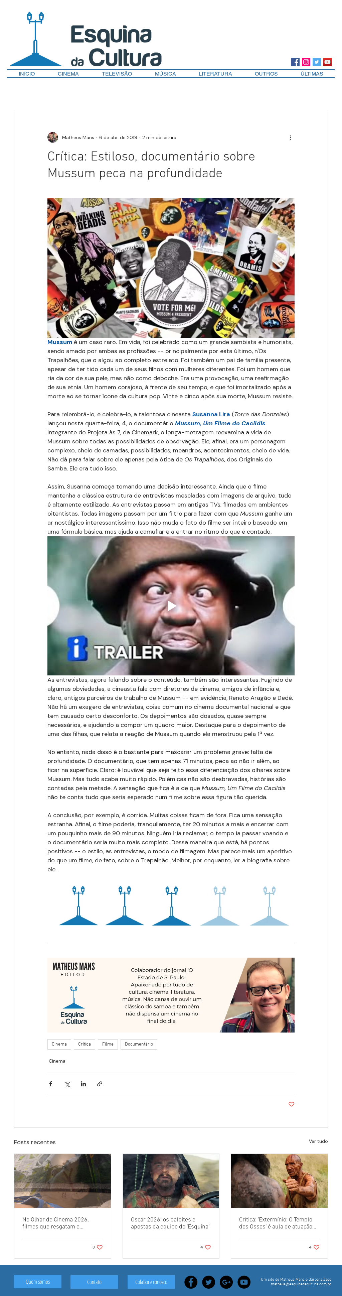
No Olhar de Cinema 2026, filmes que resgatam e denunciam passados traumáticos (55, 1223)
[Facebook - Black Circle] (190, 1282)
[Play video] (171, 605)
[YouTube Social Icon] (327, 62)
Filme (108, 1044)
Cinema (59, 1044)
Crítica (84, 1044)
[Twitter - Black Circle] (208, 1282)
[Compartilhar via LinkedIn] (83, 1084)
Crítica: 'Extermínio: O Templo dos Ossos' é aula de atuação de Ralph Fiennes (275, 1223)
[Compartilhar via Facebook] (50, 1084)
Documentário (139, 1044)
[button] (266, 73)
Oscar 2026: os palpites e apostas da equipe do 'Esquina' (170, 1223)
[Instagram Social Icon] (306, 62)
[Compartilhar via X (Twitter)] (67, 1084)
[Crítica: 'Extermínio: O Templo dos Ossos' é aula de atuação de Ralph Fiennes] (279, 1181)
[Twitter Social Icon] (317, 62)
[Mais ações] (291, 137)
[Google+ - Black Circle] (226, 1282)
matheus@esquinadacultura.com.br (301, 1284)
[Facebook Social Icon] (295, 62)
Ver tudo (318, 1141)
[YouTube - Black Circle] (243, 1282)
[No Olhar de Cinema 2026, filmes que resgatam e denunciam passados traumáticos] (62, 1181)
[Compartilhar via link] (100, 1084)
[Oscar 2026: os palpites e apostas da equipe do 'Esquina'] (171, 1181)
